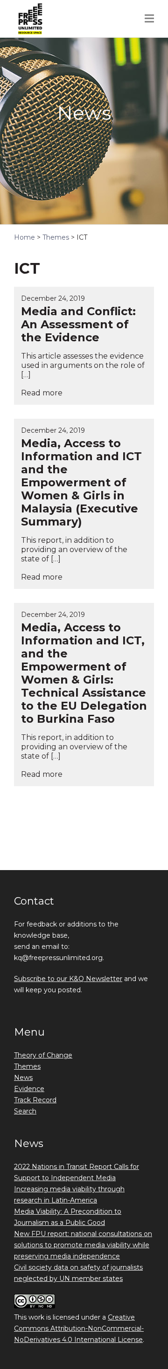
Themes (27, 1066)
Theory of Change (43, 1055)
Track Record (35, 1100)
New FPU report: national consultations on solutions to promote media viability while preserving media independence (83, 1245)
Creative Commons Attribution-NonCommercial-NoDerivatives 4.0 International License (79, 1328)
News (23, 1077)
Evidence (29, 1089)
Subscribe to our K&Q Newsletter (68, 979)
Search (25, 1111)
